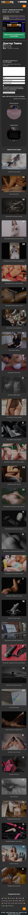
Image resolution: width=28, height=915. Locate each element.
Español (3, 905)
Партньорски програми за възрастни (14, 640)
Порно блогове (14, 796)
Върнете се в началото (19, 98)
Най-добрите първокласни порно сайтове (14, 551)
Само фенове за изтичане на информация (14, 261)
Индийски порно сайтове (14, 885)
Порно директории (14, 707)
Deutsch (10, 900)
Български (12, 898)
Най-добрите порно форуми (14, 439)
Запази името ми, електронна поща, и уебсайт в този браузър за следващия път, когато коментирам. (13, 88)
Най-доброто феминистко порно (14, 595)
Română (6, 903)
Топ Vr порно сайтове (14, 350)
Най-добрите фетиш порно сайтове (14, 528)
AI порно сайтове (14, 863)
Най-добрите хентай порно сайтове (14, 573)
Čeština (20, 898)
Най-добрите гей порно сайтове (14, 216)
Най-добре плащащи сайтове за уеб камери (14, 662)
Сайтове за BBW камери (14, 395)
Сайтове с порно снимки (14, 618)
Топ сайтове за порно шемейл (14, 417)
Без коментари (8, 47)
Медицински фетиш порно (14, 819)
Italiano (17, 900)
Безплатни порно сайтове (14, 484)
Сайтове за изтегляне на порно (14, 685)
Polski (23, 900)
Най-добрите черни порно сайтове (14, 305)
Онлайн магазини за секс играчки (14, 841)
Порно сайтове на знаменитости (14, 729)
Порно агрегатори (14, 194)
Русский (13, 903)
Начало (4, 10)
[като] (3, 48)
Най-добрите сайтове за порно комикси (14, 462)
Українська (11, 905)
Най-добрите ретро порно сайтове (14, 283)
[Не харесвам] (5, 48)
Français (3, 900)
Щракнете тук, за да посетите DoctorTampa (14, 35)
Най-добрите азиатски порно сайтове (14, 238)
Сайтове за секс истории (14, 752)
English (5, 898)
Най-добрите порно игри (14, 372)
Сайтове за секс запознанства (14, 328)
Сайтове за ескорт (14, 774)
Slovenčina (20, 903)
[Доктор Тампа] (14, 23)
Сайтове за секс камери (14, 171)
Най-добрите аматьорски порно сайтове (14, 506)
